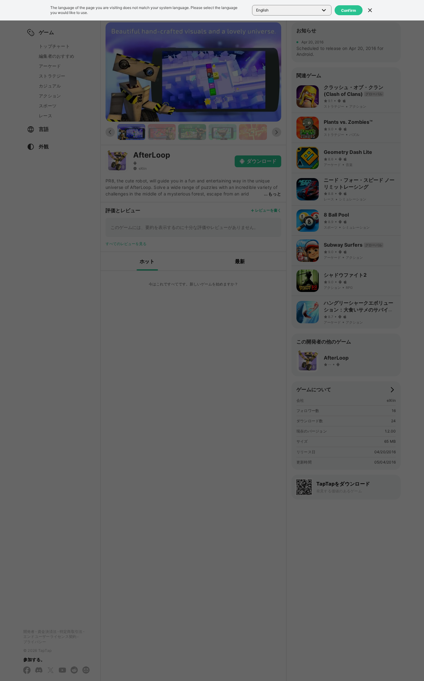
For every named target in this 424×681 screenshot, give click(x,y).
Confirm (348, 10)
